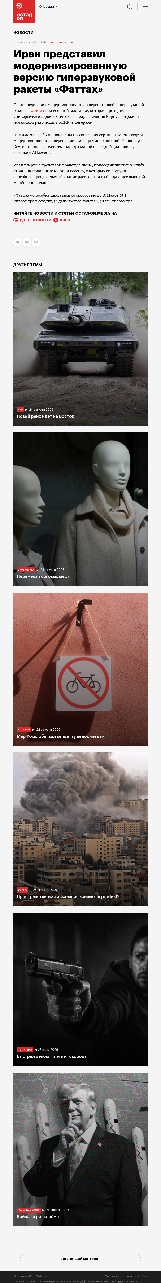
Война (22, 890)
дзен (65, 220)
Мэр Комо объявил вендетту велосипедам (61, 736)
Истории (24, 730)
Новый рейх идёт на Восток (45, 416)
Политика (25, 1050)
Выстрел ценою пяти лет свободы (52, 1057)
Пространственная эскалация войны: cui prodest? (68, 897)
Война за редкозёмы (38, 1217)
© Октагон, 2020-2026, (30, 1276)
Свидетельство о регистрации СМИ (126, 1276)
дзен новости (36, 220)
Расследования (29, 1210)
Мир (20, 410)
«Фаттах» (37, 110)
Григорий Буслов (61, 42)
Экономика (26, 570)
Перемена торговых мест (43, 577)
